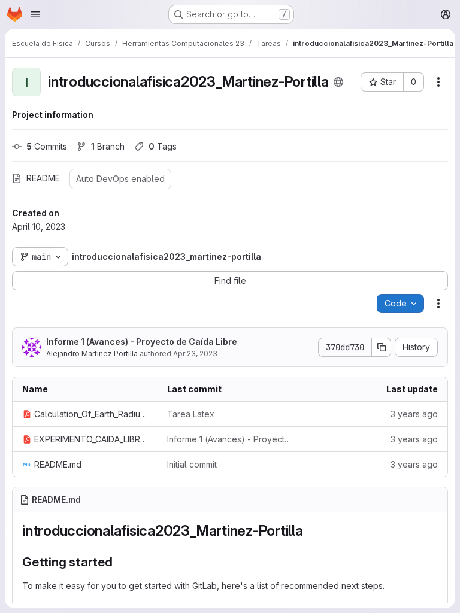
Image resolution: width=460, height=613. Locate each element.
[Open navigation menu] (35, 14)
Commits (46, 146)
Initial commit (192, 464)
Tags (163, 146)
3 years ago (414, 414)
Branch (108, 146)
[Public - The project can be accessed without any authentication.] (338, 82)
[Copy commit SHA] (381, 347)
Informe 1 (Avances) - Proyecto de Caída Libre (141, 341)
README (43, 178)
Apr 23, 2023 (195, 353)
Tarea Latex (190, 414)
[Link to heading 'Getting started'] (119, 561)
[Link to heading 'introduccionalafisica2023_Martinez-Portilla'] (311, 530)
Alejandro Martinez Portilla (92, 353)
